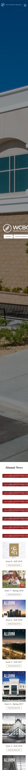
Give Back (8, 236)
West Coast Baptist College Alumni (14, 4)
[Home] (3, 4)
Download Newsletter (14, 565)
